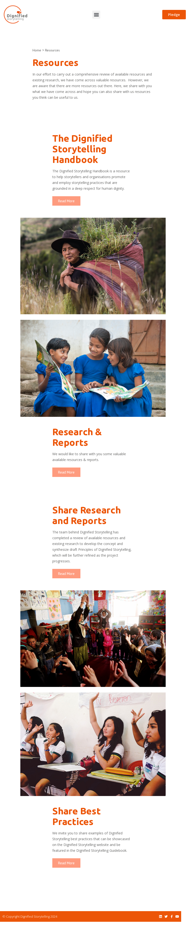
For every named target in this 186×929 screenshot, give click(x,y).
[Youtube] (177, 916)
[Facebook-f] (171, 916)
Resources (53, 50)
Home (36, 50)
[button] (96, 15)
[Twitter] (166, 916)
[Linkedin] (160, 916)
